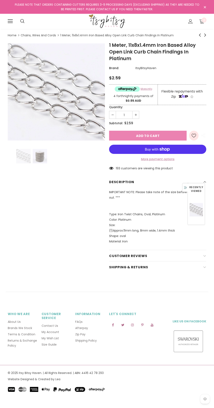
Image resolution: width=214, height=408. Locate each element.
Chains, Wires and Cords (38, 35)
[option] (56, 92)
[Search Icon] (22, 21)
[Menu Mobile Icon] (10, 21)
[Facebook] (113, 324)
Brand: (114, 68)
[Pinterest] (142, 324)
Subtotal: (116, 123)
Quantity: (116, 107)
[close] (205, 7)
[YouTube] (152, 324)
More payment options (158, 159)
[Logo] (107, 21)
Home (12, 35)
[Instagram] (132, 324)
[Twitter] (122, 324)
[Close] (81, 381)
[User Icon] (190, 21)
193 (118, 168)
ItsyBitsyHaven (145, 68)
